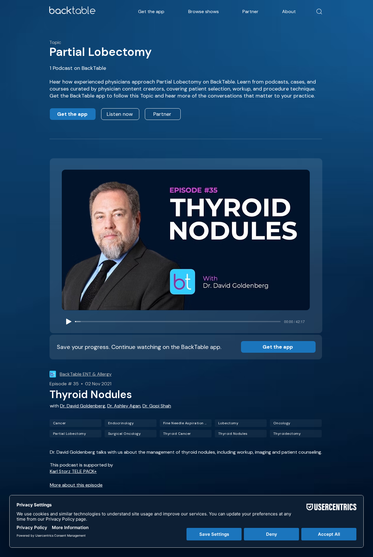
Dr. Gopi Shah (156, 406)
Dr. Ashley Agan (123, 406)
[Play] (68, 321)
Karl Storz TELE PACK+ (73, 471)
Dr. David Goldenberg (82, 406)
